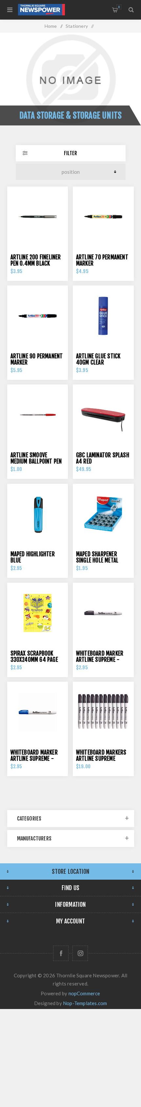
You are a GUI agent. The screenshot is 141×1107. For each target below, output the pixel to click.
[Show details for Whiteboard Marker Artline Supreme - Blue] (37, 712)
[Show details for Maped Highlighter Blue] (37, 514)
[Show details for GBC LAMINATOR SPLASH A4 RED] (103, 414)
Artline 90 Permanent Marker (36, 359)
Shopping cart (119, 7)
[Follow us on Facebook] (61, 953)
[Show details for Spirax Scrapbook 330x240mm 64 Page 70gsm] (37, 613)
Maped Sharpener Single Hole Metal (97, 557)
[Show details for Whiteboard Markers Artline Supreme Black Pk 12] (103, 712)
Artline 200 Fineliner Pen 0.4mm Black (35, 260)
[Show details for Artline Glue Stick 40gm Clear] (103, 315)
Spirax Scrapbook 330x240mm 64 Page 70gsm (34, 659)
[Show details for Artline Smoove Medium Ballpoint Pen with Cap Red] (37, 414)
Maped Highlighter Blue (32, 557)
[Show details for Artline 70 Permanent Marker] (103, 217)
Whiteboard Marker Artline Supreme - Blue (34, 758)
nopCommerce (84, 993)
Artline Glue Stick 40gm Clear (98, 359)
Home (51, 26)
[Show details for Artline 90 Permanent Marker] (37, 315)
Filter (70, 153)
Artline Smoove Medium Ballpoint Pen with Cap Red (36, 461)
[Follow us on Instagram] (80, 953)
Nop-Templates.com (85, 1003)
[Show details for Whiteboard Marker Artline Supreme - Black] (103, 613)
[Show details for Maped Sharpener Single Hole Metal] (103, 514)
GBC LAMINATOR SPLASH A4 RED (102, 458)
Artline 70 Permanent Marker (102, 260)
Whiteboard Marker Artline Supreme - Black (99, 659)
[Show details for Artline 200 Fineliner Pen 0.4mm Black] (37, 217)
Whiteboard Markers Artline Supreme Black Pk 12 (101, 758)
